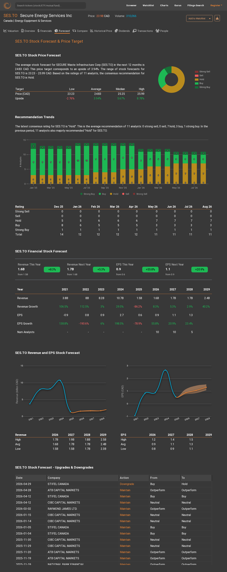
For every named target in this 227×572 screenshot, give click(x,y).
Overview (29, 31)
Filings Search (195, 5)
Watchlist (148, 5)
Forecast (64, 31)
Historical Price (103, 31)
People (164, 31)
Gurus (177, 5)
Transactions (145, 31)
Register (215, 5)
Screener (131, 5)
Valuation (13, 31)
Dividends (124, 31)
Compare (82, 31)
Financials (46, 31)
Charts (164, 5)
